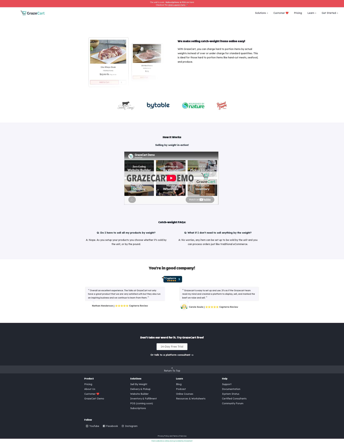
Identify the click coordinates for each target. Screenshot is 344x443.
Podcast (181, 389)
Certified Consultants (234, 398)
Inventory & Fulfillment (143, 398)
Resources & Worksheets (190, 398)
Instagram (130, 426)
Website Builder (139, 393)
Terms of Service (179, 436)
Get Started (329, 12)
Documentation (231, 389)
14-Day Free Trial (172, 346)
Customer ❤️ (281, 12)
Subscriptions (138, 408)
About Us (89, 389)
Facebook (111, 426)
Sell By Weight (138, 384)
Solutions (261, 12)
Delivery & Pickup (140, 389)
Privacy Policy (163, 436)
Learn (311, 12)
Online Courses (184, 393)
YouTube (94, 426)
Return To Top (172, 370)
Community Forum (232, 403)
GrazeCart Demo (94, 398)
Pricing (298, 12)
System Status (230, 393)
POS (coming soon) (141, 403)
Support (227, 384)
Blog (179, 384)
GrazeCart (188, 441)
